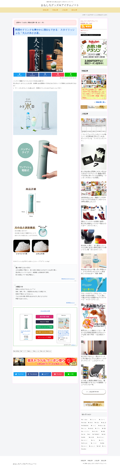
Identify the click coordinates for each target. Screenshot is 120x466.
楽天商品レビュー (70, 302)
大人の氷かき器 (45, 311)
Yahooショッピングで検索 (44, 327)
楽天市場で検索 (44, 316)
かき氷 (43, 351)
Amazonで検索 (44, 322)
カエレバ (73, 344)
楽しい (30, 351)
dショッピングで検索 (44, 337)
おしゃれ (37, 351)
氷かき (49, 351)
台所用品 (17, 351)
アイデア (24, 351)
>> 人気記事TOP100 (92, 392)
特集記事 (90, 460)
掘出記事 (103, 460)
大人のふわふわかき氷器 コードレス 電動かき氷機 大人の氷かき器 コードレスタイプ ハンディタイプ (63, 333)
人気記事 (96, 460)
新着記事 (83, 460)
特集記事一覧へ (101, 102)
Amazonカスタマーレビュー (68, 278)
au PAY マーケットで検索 (44, 332)
